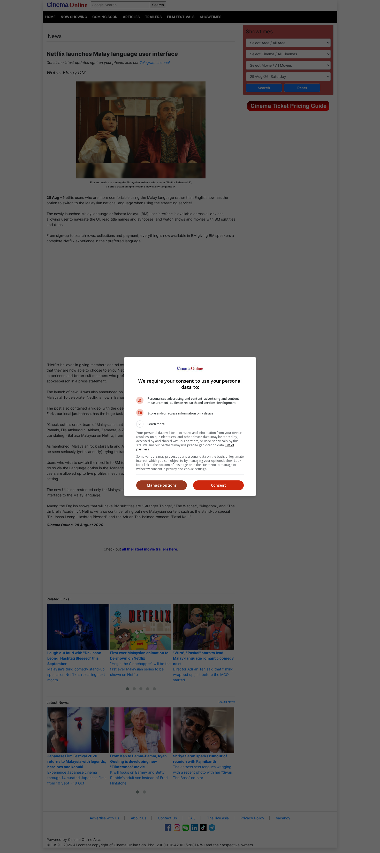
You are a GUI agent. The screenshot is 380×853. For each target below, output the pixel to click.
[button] (190, 424)
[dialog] (190, 426)
